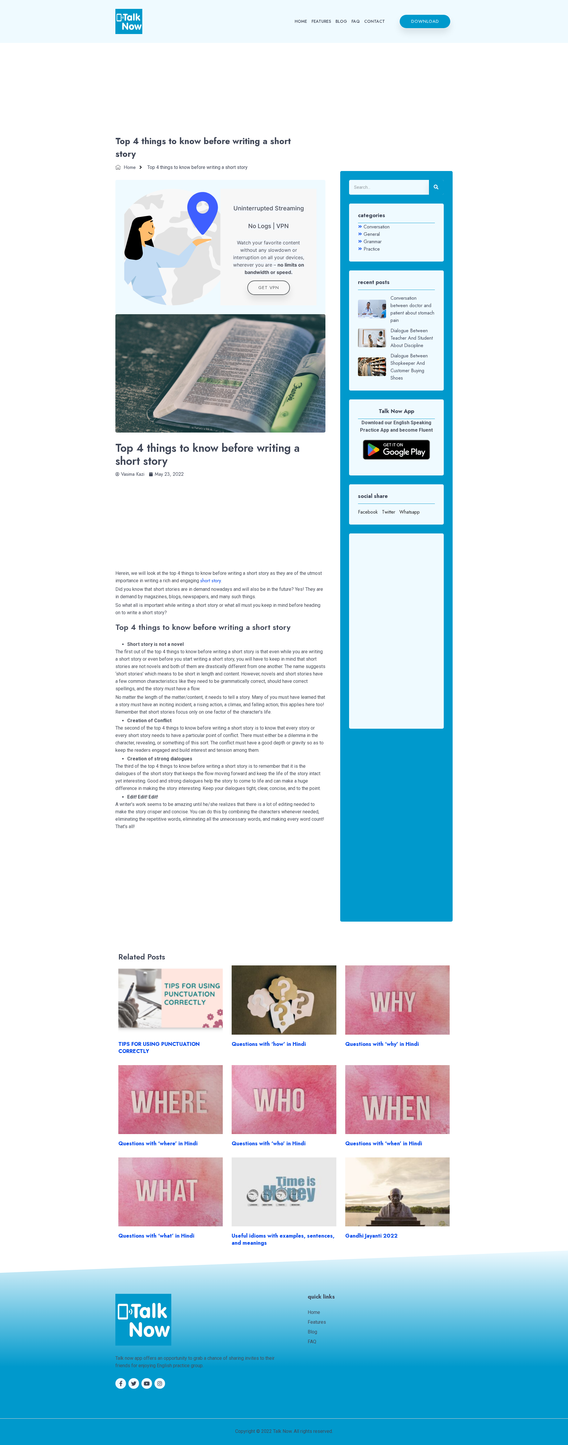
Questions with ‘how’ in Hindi (269, 1044)
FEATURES (321, 21)
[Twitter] (133, 1383)
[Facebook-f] (120, 1383)
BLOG (341, 21)
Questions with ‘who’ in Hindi (269, 1143)
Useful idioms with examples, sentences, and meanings (283, 1239)
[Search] (436, 187)
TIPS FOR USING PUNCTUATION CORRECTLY (159, 1047)
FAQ (355, 21)
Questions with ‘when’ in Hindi (383, 1143)
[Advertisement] (284, 90)
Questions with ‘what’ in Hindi (156, 1236)
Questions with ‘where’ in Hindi (158, 1143)
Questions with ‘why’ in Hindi (382, 1044)
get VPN (268, 287)
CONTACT (374, 21)
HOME (301, 21)
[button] (425, 21)
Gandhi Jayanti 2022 (371, 1236)
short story (210, 580)
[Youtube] (146, 1383)
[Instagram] (159, 1383)
